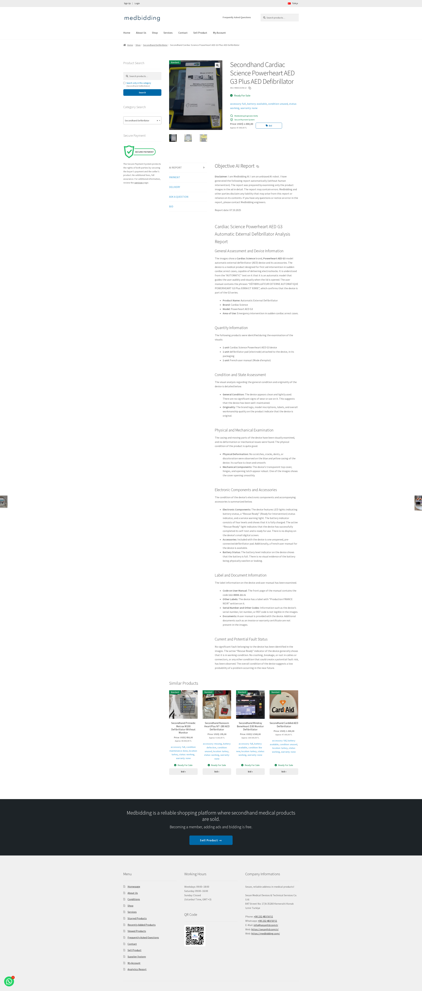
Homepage (134, 886)
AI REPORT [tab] (175, 167)
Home (126, 32)
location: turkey (220, 751)
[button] (217, 65)
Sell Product (200, 32)
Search (142, 92)
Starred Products (137, 918)
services (138, 182)
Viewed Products (137, 931)
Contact (183, 32)
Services (168, 32)
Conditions (134, 899)
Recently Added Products (142, 924)
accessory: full (238, 103)
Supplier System (137, 956)
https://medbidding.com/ (265, 933)
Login (137, 3)
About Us (141, 32)
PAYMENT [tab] (174, 177)
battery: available (257, 103)
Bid (270, 125)
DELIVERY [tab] (174, 187)
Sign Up (127, 3)
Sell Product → (211, 840)
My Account (219, 32)
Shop (155, 32)
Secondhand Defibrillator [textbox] (141, 120)
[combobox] (142, 120)
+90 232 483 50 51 (267, 920)
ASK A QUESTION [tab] (178, 196)
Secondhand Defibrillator (155, 45)
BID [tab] (171, 206)
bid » (183, 771)
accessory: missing (212, 743)
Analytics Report (137, 969)
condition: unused (278, 103)
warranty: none (249, 108)
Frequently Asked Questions (237, 17)
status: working (186, 754)
